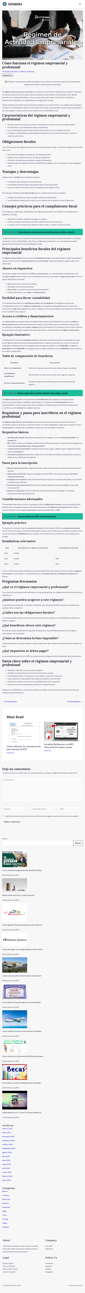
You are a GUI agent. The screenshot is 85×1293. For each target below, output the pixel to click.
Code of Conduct (9, 1272)
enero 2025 (6, 1132)
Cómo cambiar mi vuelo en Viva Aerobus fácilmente (21, 1031)
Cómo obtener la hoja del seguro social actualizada (21, 1002)
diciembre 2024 (8, 1136)
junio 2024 (6, 1160)
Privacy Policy (8, 1263)
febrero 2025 (7, 1128)
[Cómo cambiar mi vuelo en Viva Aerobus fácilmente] (14, 1019)
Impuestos (7, 75)
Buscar (5, 839)
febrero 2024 (7, 1176)
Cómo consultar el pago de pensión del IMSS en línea (22, 870)
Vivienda (5, 1227)
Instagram (49, 1272)
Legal (4, 1211)
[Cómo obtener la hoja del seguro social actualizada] (14, 991)
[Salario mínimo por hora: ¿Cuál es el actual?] (14, 885)
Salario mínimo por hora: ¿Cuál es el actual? (18, 895)
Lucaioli (15, 4)
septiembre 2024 (8, 1148)
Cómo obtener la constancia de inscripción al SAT (24, 748)
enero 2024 (6, 1180)
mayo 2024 (6, 1164)
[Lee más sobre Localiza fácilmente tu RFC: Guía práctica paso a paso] (61, 731)
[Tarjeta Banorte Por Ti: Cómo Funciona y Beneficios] (14, 1100)
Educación (6, 1199)
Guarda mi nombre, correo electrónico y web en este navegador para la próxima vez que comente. (41, 816)
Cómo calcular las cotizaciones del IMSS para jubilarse (22, 1056)
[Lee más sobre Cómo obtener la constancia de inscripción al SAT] (24, 732)
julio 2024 (6, 1156)
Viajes (4, 1223)
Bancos (5, 1191)
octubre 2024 (7, 1144)
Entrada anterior (9, 701)
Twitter (48, 1269)
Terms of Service (9, 1266)
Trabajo (5, 1219)
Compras (5, 1195)
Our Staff (48, 1246)
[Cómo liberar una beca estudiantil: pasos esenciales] (14, 1072)
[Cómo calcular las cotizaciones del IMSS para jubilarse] (14, 1046)
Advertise (49, 1249)
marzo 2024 (6, 1172)
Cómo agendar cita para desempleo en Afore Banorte (22, 925)
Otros (4, 1215)
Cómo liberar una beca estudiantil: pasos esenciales (21, 1083)
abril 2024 (6, 1168)
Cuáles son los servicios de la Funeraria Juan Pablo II (21, 976)
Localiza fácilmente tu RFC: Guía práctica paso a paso (59, 745)
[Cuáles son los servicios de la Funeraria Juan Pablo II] (14, 965)
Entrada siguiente (75, 701)
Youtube (48, 1266)
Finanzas (5, 1203)
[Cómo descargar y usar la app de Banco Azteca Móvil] (14, 939)
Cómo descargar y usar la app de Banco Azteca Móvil (22, 949)
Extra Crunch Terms (10, 1269)
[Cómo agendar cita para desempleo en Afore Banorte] (14, 912)
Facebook (49, 1263)
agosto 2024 (7, 1152)
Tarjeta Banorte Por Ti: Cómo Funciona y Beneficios (22, 1112)
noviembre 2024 (8, 1140)
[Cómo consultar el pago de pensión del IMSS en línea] (14, 860)
